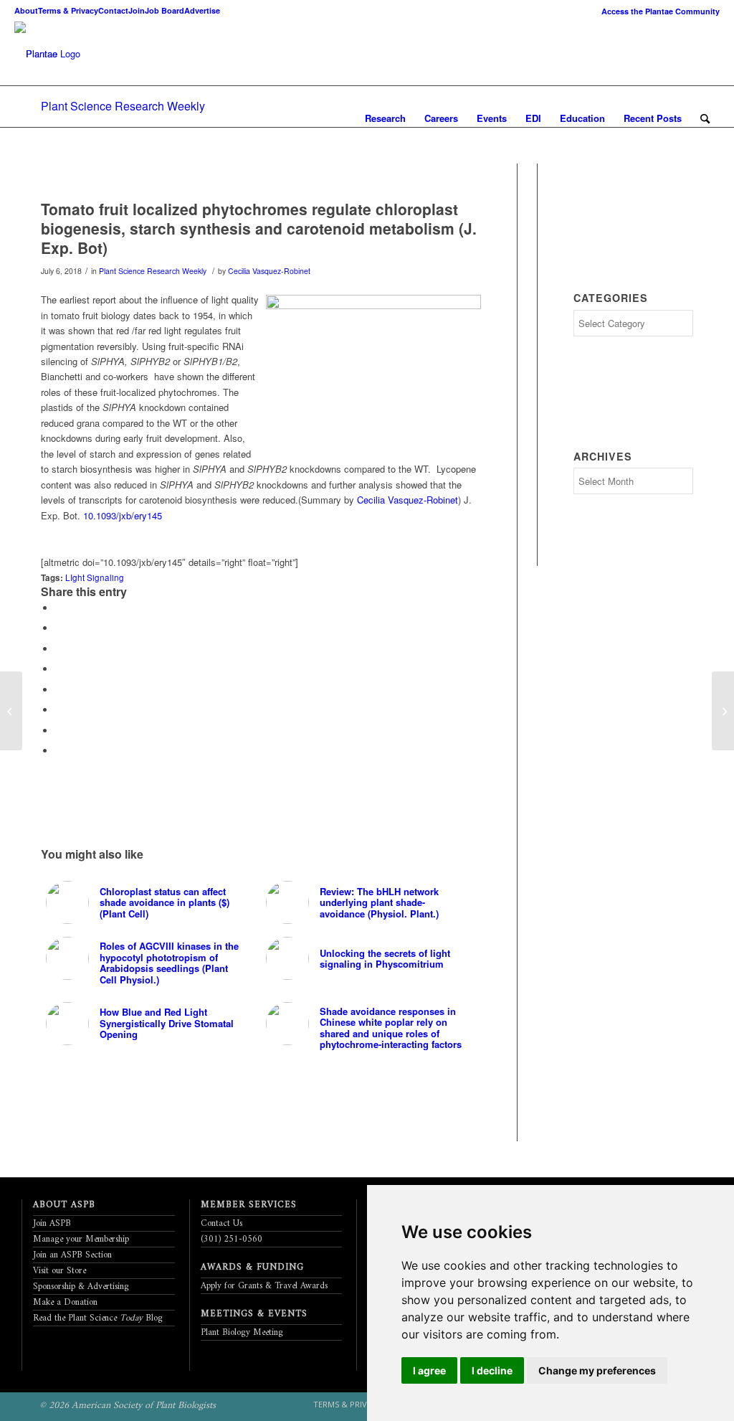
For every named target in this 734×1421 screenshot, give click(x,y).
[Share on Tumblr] (58, 690)
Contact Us (221, 1223)
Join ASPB (52, 1223)
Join (136, 10)
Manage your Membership (81, 1239)
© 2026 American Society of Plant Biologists (127, 1406)
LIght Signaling (94, 577)
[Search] (705, 118)
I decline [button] (492, 1370)
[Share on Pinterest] (58, 649)
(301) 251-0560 (231, 1239)
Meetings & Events (254, 1314)
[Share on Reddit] (58, 730)
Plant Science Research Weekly (123, 106)
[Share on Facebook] (58, 608)
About (26, 10)
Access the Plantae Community (660, 11)
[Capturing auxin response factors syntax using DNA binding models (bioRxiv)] (723, 710)
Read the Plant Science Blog (98, 1318)
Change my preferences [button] (597, 1370)
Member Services (249, 1204)
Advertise (202, 10)
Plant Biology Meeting (242, 1332)
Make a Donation (65, 1302)
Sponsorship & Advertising (81, 1286)
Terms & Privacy (68, 10)
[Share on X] (58, 628)
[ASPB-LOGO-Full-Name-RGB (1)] (35, 54)
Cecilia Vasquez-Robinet (269, 270)
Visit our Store (59, 1270)
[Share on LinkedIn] (58, 669)
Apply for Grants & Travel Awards (264, 1286)
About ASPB (64, 1204)
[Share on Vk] (58, 710)
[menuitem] (657, 11)
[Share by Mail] (58, 750)
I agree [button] (429, 1370)
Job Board (164, 10)
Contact (113, 10)
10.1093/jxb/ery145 (122, 515)
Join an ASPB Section (72, 1255)
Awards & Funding (252, 1267)
